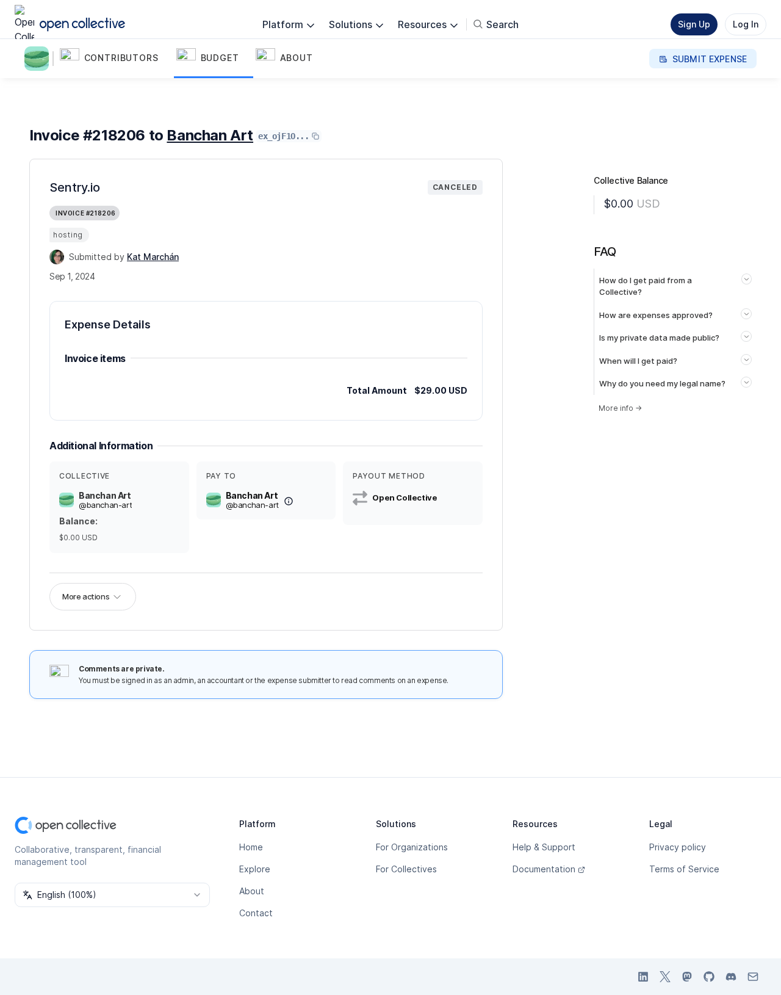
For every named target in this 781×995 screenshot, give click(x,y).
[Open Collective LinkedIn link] (643, 976)
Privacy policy (677, 847)
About (251, 891)
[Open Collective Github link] (709, 976)
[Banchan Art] (39, 58)
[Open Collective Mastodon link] (687, 976)
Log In (745, 24)
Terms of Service (684, 869)
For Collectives (406, 869)
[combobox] (112, 895)
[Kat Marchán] (56, 257)
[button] (115, 58)
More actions (85, 596)
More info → (620, 408)
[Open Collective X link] (665, 976)
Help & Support (544, 847)
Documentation (544, 869)
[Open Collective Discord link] (731, 976)
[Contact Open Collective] (752, 976)
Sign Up (694, 24)
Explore (254, 869)
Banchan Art (210, 135)
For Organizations (412, 847)
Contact (256, 913)
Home (251, 847)
